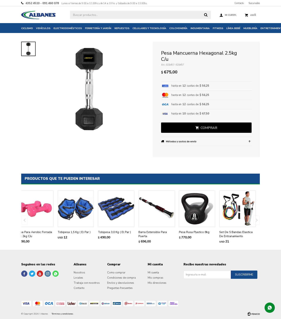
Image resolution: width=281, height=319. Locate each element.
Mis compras (155, 278)
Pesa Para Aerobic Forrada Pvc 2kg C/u (34, 234)
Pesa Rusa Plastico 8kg (194, 232)
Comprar (209, 128)
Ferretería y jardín (98, 28)
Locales (78, 278)
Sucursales (254, 3)
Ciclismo (27, 28)
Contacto (239, 3)
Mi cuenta (153, 272)
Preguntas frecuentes (120, 288)
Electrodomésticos (67, 28)
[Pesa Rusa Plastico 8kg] (197, 209)
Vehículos (43, 28)
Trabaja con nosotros (87, 283)
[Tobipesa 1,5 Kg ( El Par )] (76, 209)
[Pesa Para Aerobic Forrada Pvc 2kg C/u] (35, 209)
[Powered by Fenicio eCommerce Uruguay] (253, 314)
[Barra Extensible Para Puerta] (156, 209)
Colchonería (178, 28)
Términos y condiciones (62, 313)
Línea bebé (233, 28)
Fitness (218, 28)
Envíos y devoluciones (120, 283)
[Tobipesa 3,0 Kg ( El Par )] (116, 209)
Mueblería (250, 28)
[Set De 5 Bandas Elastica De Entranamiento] (237, 209)
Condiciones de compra (121, 278)
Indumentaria (200, 28)
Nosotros (79, 272)
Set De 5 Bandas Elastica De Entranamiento (236, 234)
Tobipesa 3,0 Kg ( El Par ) (114, 232)
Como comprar (116, 272)
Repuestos (121, 28)
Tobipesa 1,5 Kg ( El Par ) (74, 232)
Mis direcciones (157, 283)
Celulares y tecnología (149, 28)
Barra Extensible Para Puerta (152, 234)
